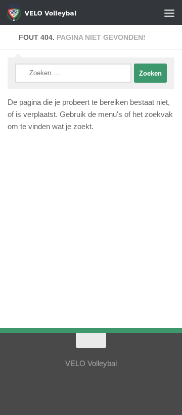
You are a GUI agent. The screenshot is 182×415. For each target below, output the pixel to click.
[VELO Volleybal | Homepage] (62, 12)
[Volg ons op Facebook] (100, 387)
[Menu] (169, 12)
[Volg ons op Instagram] (82, 387)
